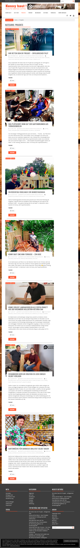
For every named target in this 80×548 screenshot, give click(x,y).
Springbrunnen (15, 130)
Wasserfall (31, 130)
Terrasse (23, 258)
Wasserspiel (37, 130)
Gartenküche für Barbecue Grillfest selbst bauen (28, 448)
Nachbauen (38, 13)
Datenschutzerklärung (15, 545)
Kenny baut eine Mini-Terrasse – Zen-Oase (24, 254)
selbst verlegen (45, 57)
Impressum (8, 505)
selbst (33, 453)
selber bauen (32, 196)
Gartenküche (15, 453)
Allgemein (8, 29)
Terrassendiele (28, 258)
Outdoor (29, 453)
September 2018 (56, 513)
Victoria (40, 313)
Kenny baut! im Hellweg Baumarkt (37, 517)
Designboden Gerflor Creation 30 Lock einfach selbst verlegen (26, 375)
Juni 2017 (54, 520)
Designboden (25, 380)
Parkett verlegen (25, 313)
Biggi (15, 380)
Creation (19, 380)
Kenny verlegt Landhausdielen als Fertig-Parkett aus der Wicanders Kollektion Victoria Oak (28, 308)
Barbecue (48, 451)
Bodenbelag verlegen (13, 57)
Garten (46, 128)
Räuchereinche (33, 313)
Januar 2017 (55, 524)
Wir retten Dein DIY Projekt (26, 59)
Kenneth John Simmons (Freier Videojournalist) (31, 56)
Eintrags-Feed (9, 495)
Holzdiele (10, 258)
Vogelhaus (38, 196)
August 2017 (55, 518)
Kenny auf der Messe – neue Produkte (61, 496)
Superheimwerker (24, 130)
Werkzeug (53, 13)
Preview (30, 13)
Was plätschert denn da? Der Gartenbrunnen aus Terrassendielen (28, 125)
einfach (30, 380)
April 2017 (54, 522)
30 (46, 378)
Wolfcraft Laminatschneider (23, 382)
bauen (9, 453)
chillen (48, 257)
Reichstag (26, 196)
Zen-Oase (35, 258)
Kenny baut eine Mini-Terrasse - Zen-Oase (39, 527)
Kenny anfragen (62, 13)
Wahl (43, 196)
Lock (42, 380)
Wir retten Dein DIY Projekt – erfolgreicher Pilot (28, 53)
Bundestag (11, 196)
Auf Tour (16, 13)
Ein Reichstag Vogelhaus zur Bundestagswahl (26, 192)
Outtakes (45, 13)
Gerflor (35, 380)
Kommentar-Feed (10, 496)
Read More (12, 85)
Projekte (23, 13)
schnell (46, 380)
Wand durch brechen (13, 59)
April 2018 (54, 517)
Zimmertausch (36, 59)
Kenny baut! (8, 13)
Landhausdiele (17, 313)
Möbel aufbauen (30, 57)
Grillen (21, 453)
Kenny (9, 130)
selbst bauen (38, 57)
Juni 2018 (54, 515)
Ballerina (10, 380)
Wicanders (45, 313)
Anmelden (8, 493)
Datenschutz (9, 503)
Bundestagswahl (18, 196)
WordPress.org (9, 498)
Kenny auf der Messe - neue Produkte (38, 515)
